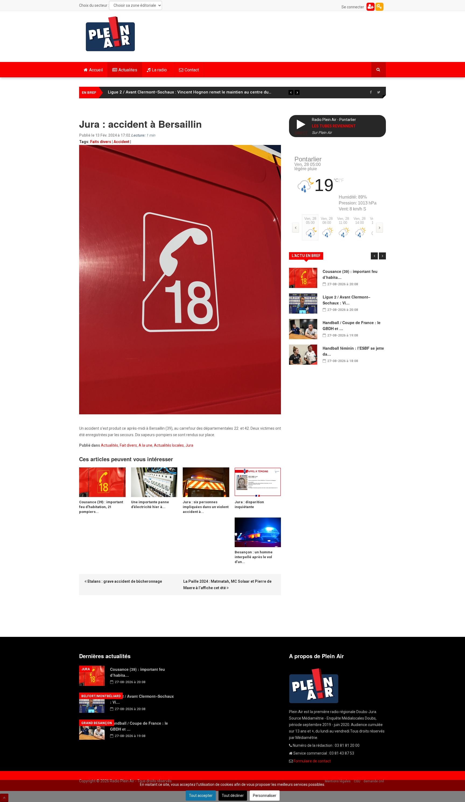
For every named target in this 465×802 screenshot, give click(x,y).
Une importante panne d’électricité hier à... (150, 504)
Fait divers (128, 445)
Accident (121, 142)
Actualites (127, 69)
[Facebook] (370, 92)
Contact (192, 69)
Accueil (96, 69)
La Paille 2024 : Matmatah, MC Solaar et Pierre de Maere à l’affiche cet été (227, 584)
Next (382, 255)
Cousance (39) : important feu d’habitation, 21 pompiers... (101, 507)
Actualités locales (169, 445)
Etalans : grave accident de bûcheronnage (124, 581)
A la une (145, 445)
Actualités (109, 445)
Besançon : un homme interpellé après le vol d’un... (254, 557)
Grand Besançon (96, 723)
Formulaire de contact (312, 761)
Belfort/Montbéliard (101, 696)
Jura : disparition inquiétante (249, 504)
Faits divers (100, 142)
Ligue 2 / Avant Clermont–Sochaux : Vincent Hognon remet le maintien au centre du (189, 92)
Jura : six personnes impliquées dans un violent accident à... (205, 507)
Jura (189, 445)
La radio (159, 69)
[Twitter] (378, 92)
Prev (374, 255)
